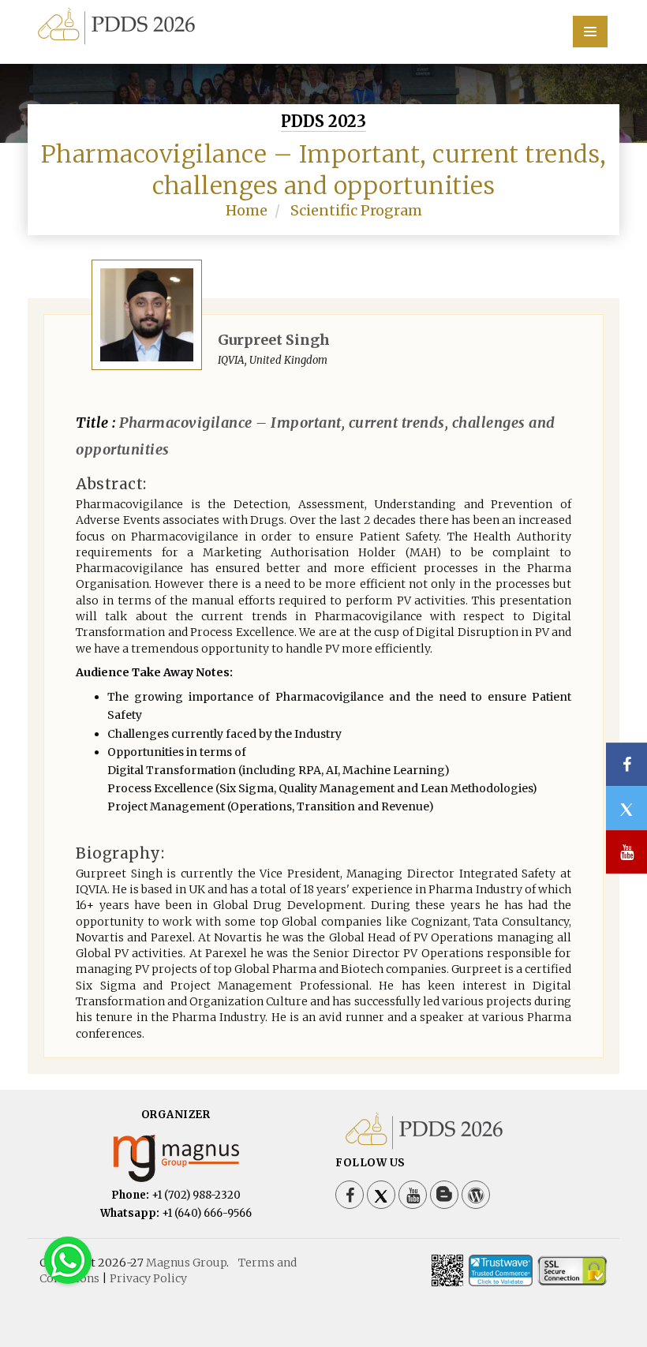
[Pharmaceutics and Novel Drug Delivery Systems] (323, 24)
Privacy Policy (148, 1278)
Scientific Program (356, 210)
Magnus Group (186, 1262)
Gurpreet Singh (274, 340)
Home (246, 210)
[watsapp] (68, 1259)
